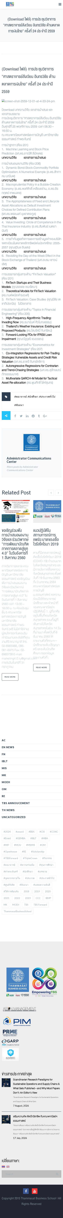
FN (3, 754)
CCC (38, 898)
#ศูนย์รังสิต (9, 884)
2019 (37, 891)
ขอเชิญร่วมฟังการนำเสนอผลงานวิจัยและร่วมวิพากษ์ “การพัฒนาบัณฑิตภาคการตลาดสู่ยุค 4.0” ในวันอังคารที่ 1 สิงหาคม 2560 (15, 544)
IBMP (48, 898)
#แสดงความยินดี (41, 884)
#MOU (17, 845)
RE (3, 796)
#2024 (7, 831)
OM (4, 789)
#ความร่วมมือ (27, 864)
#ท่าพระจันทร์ (11, 871)
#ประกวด (29, 878)
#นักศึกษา (32, 396)
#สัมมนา (18, 404)
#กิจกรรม (47, 858)
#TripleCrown (30, 858)
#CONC (54, 831)
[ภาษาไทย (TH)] (3, 1166)
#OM (43, 845)
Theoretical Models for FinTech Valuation (31, 291)
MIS (4, 768)
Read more (10, 676)
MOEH (6, 782)
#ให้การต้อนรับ (11, 891)
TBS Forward (40, 904)
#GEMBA (20, 838)
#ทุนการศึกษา (46, 864)
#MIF (6, 845)
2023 (28, 898)
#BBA (31, 831)
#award (20, 831)
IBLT (5, 761)
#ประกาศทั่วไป (47, 396)
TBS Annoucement (16, 803)
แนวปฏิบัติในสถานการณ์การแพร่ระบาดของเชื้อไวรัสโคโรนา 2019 (46, 537)
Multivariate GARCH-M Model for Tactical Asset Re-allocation (29, 380)
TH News (8, 810)
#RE (24, 851)
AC (4, 740)
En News (8, 747)
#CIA (42, 831)
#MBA (44, 838)
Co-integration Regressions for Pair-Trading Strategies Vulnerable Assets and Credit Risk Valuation (30, 357)
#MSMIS (30, 845)
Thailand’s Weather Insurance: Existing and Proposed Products (31, 328)
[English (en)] (7, 1166)
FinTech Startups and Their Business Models (26, 284)
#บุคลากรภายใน (12, 878)
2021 (6, 898)
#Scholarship (37, 851)
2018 (26, 891)
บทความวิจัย (9, 157)
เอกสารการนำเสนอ (35, 157)
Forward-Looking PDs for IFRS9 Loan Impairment (27, 336)
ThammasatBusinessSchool (17, 911)
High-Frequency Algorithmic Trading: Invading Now (26, 320)
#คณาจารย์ (20, 396)
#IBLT (33, 838)
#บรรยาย (42, 871)
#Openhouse (10, 851)
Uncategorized (14, 817)
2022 (17, 898)
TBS (26, 904)
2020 (48, 891)
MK (4, 775)
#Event (7, 838)
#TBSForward (11, 858)
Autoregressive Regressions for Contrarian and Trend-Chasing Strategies (30, 368)
